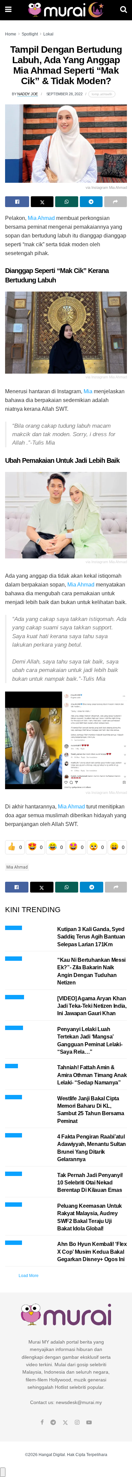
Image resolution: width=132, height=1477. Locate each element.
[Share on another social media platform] (115, 201)
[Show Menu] (8, 10)
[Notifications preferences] (2, 1472)
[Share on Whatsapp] (66, 201)
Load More (29, 1275)
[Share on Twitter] (42, 201)
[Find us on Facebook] (42, 1423)
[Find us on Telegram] (53, 1423)
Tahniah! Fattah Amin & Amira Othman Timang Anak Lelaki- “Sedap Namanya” (92, 1075)
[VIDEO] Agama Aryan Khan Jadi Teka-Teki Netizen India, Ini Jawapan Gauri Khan (92, 1006)
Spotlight (30, 34)
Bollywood (14, 996)
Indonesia (14, 1026)
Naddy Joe (27, 94)
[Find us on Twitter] (65, 1423)
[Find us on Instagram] (77, 1423)
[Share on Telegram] (91, 201)
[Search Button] (123, 10)
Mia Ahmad (41, 218)
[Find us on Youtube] (89, 1423)
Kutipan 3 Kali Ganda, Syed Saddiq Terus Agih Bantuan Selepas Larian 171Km (91, 936)
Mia (88, 391)
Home (10, 34)
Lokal (48, 34)
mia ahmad (17, 867)
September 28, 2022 (64, 94)
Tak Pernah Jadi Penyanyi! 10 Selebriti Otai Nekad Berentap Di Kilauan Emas (90, 1182)
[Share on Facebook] (17, 201)
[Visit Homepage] (65, 10)
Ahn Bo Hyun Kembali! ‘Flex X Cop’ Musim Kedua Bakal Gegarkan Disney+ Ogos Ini (92, 1251)
